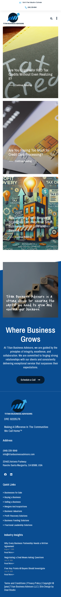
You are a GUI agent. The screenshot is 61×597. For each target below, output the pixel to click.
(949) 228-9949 (10, 450)
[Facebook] (5, 474)
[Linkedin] (11, 474)
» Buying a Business (12, 497)
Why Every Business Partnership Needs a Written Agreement (26, 544)
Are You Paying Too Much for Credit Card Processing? (29, 152)
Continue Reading (23, 85)
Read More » (9, 552)
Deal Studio (9, 590)
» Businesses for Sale (12, 492)
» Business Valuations (12, 511)
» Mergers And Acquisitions (15, 506)
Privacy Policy (34, 583)
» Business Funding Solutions (16, 520)
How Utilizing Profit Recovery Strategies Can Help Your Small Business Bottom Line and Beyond (30, 224)
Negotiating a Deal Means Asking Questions (24, 557)
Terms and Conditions (15, 583)
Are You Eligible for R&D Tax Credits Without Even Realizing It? (30, 74)
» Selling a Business (12, 501)
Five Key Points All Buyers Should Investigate (24, 568)
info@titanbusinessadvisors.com (19, 454)
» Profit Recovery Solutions (15, 515)
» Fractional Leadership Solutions (17, 525)
